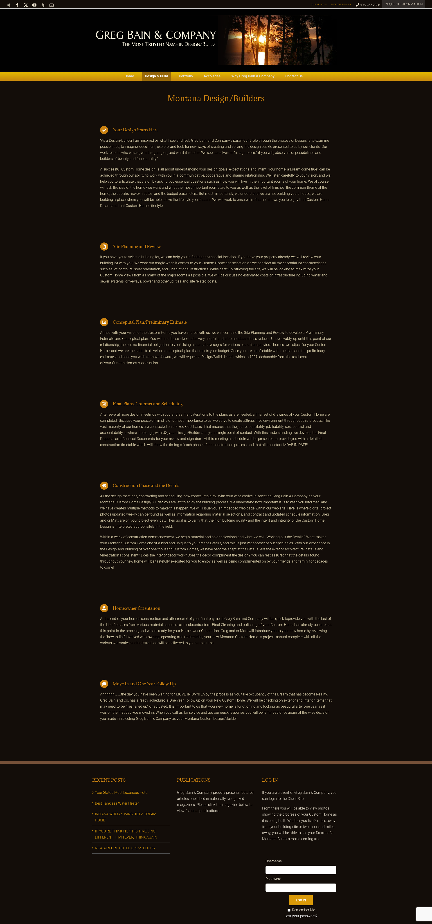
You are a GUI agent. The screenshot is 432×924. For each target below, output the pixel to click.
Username (274, 861)
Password (273, 879)
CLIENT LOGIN (319, 4)
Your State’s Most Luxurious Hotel (121, 792)
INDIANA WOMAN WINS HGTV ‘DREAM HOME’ (126, 817)
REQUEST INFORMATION (404, 4)
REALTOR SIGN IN (341, 4)
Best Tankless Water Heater (117, 803)
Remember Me (303, 910)
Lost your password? (300, 916)
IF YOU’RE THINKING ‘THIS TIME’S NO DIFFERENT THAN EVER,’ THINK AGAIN (126, 834)
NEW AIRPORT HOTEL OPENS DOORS (125, 848)
